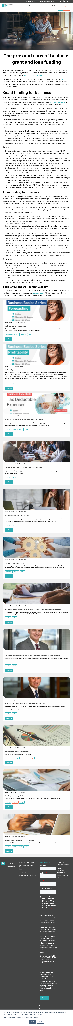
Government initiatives (57, 102)
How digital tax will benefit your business (19, 840)
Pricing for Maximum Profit (14, 563)
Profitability (9, 370)
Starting (31, 758)
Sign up (66, 7)
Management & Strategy (12, 334)
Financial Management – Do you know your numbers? (24, 467)
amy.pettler (22, 322)
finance (63, 79)
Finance (23, 334)
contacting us (38, 293)
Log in (60, 6)
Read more (9, 388)
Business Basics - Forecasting (15, 326)
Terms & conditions (12, 870)
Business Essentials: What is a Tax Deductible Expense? (24, 419)
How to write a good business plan (17, 751)
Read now (8, 339)
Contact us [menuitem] (19, 9)
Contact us (10, 863)
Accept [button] (32, 1021)
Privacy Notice (11, 866)
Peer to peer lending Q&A (14, 796)
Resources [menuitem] (32, 5)
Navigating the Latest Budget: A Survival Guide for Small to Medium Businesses (33, 609)
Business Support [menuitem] (21, 5)
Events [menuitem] (41, 5)
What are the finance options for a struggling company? (25, 703)
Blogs (30, 334)
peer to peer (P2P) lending (33, 75)
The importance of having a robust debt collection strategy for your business (32, 655)
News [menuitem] (47, 5)
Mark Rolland (20, 652)
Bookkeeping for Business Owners (17, 515)
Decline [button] (40, 1021)
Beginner (8, 571)
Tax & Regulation (17, 429)
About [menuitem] (53, 5)
